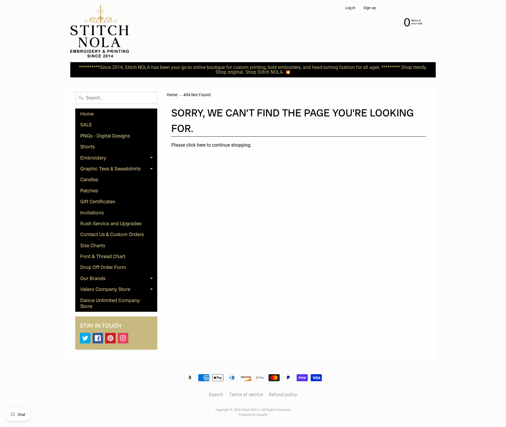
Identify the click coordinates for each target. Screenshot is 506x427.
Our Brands (118, 279)
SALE (86, 124)
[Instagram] (123, 338)
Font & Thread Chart (102, 256)
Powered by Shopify (253, 415)
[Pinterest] (110, 338)
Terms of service (246, 394)
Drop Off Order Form (103, 267)
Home (87, 114)
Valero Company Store (118, 290)
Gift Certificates (97, 201)
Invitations (92, 212)
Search (216, 394)
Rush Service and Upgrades (110, 223)
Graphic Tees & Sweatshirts (118, 169)
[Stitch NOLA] (99, 31)
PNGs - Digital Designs (105, 136)
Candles (89, 179)
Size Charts (92, 245)
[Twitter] (85, 338)
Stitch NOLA (251, 410)
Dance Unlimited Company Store (110, 303)
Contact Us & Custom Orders (112, 234)
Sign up (369, 8)
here (201, 145)
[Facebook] (98, 338)
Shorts (87, 146)
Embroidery (118, 159)
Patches (89, 190)
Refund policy (283, 394)
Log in (350, 8)
